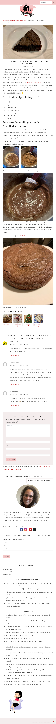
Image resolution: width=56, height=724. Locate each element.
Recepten (23, 20)
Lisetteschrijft (7, 572)
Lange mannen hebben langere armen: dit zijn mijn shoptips (23, 476)
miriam (16, 330)
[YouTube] (30, 529)
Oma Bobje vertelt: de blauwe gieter (29, 589)
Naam (8, 439)
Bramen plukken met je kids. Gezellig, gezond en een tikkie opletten (28, 681)
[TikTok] (34, 529)
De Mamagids (7, 569)
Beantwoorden (14, 355)
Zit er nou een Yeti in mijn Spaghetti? (39, 480)
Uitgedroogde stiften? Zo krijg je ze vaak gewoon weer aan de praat (28, 632)
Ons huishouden (13, 20)
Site (7, 452)
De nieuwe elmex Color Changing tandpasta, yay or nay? (24, 684)
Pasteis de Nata (22, 236)
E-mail (8, 445)
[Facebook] (21, 529)
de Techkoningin (45, 722)
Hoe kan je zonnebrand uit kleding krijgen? (20, 635)
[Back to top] (53, 721)
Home (5, 20)
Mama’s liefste (7, 574)
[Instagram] (25, 529)
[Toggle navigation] (2, 2)
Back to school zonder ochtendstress (18, 638)
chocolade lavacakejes (34, 82)
